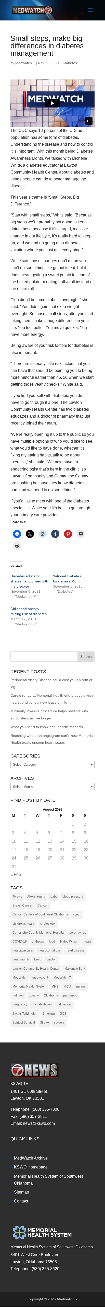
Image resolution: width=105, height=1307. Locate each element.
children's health (23, 923)
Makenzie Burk (74, 968)
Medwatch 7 (25, 63)
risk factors (64, 1004)
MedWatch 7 (62, 977)
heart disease (75, 950)
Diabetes (70, 63)
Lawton (51, 959)
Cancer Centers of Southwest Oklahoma (40, 914)
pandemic (70, 995)
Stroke (44, 1022)
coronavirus (78, 932)
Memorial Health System (29, 986)
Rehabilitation (42, 1004)
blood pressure (72, 896)
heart (87, 941)
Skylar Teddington (24, 1013)
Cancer (42, 905)
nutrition (18, 995)
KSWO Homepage (31, 1167)
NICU (67, 986)
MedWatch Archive (31, 1158)
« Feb (15, 874)
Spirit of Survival (23, 1022)
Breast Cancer (22, 905)
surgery (59, 1022)
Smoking (49, 1013)
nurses (81, 986)
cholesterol (48, 923)
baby (53, 896)
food (52, 941)
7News (17, 896)
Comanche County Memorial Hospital (38, 932)
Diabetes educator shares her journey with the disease (29, 581)
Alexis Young (36, 896)
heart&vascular (22, 950)
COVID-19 (19, 941)
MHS (54, 986)
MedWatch (19, 977)
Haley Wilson (69, 941)
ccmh (77, 914)
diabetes (38, 941)
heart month (20, 959)
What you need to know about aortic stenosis (46, 727)
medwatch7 (40, 977)
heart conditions (49, 950)
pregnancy (19, 1004)
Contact (21, 1201)
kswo (37, 959)
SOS (63, 1013)
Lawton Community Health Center (35, 968)
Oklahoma (51, 995)
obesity (34, 995)
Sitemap (21, 1192)
